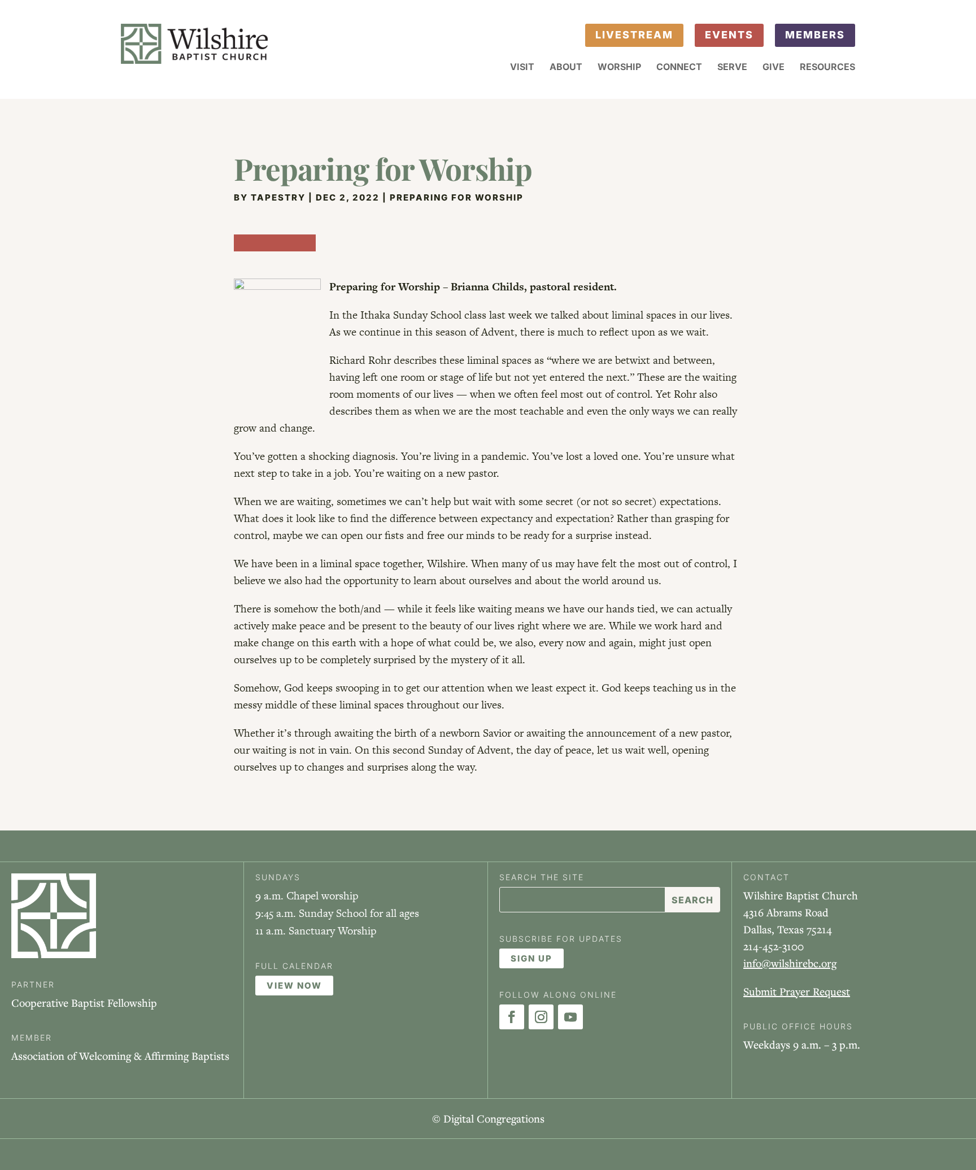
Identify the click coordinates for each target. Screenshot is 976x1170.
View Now (294, 985)
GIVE (773, 67)
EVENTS (729, 35)
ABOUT (566, 67)
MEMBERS (815, 35)
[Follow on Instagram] (541, 1016)
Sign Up (531, 958)
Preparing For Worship (457, 197)
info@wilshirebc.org (789, 963)
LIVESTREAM (634, 35)
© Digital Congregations (488, 1118)
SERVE (732, 67)
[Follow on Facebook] (511, 1016)
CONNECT (679, 67)
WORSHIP (619, 67)
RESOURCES (827, 67)
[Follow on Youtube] (570, 1016)
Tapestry (278, 197)
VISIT (522, 67)
